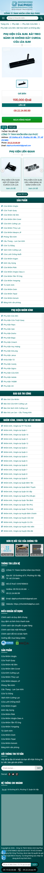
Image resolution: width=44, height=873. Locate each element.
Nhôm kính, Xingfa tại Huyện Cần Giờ (19, 518)
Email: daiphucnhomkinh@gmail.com (21, 598)
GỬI (39, 768)
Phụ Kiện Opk (9, 329)
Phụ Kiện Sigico (10, 368)
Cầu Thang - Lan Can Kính (14, 241)
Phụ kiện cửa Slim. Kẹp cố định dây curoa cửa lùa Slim (11, 182)
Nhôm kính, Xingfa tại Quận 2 (15, 448)
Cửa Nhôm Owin (10, 289)
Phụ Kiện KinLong (11, 351)
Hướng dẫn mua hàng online (13, 638)
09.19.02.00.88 (20, 589)
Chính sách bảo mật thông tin (13, 630)
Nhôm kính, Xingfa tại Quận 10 (16, 435)
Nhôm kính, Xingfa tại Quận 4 (15, 456)
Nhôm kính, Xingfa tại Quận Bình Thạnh (20, 487)
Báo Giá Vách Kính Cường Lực (16, 408)
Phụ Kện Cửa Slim (11, 316)
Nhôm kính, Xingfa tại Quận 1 (15, 430)
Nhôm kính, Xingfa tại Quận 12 (16, 443)
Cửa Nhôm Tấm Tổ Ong (13, 276)
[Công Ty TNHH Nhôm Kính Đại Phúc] (22, 5)
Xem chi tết (11, 188)
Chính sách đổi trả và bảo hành (14, 634)
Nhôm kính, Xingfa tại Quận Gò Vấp (18, 492)
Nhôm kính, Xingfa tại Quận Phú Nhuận (19, 496)
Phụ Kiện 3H (9, 386)
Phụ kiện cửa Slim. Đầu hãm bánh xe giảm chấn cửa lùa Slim (33, 182)
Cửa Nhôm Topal (10, 294)
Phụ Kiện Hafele (10, 377)
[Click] (2, 170)
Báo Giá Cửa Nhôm (11, 399)
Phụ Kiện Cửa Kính (11, 373)
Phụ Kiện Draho (10, 333)
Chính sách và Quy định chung (14, 617)
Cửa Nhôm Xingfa (11, 206)
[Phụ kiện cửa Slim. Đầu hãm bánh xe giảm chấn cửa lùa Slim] (33, 167)
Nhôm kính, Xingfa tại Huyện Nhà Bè (18, 531)
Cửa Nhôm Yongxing (12, 281)
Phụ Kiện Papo (9, 325)
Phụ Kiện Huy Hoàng (12, 346)
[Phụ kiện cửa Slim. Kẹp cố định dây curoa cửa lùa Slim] (10, 167)
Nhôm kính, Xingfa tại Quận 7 (15, 470)
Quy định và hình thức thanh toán (15, 621)
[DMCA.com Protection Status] (22, 643)
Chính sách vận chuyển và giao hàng (16, 625)
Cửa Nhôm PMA (10, 267)
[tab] (4, 127)
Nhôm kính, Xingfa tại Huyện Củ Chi (18, 522)
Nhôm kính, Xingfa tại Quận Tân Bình (18, 500)
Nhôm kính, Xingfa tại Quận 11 (16, 439)
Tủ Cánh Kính (9, 285)
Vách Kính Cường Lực (12, 250)
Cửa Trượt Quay (10, 210)
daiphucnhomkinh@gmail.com (18, 145)
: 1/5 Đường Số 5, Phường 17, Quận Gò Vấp (20, 789)
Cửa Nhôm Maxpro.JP (12, 232)
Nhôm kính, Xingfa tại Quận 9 (15, 478)
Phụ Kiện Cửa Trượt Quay (14, 320)
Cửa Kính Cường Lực (12, 224)
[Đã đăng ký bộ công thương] (7, 643)
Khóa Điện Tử (9, 360)
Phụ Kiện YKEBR (10, 382)
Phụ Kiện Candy (10, 364)
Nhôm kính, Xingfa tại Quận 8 (15, 474)
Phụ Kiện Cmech (10, 342)
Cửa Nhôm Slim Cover (12, 219)
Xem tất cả (22, 194)
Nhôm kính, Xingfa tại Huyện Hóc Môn (19, 527)
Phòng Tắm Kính (10, 237)
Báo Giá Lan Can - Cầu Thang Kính (18, 412)
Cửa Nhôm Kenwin (11, 298)
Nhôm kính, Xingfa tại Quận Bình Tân (18, 483)
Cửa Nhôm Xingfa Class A (14, 272)
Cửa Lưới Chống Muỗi (12, 254)
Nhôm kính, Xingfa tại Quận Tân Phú (18, 505)
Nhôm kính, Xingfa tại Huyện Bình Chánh (20, 513)
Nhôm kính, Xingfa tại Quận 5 (15, 461)
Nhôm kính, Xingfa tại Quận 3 (15, 452)
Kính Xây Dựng (10, 263)
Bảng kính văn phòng (12, 302)
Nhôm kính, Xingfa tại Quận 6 (15, 465)
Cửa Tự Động (9, 245)
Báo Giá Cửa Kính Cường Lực (15, 404)
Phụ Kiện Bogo (9, 338)
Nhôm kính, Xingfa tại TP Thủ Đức (17, 426)
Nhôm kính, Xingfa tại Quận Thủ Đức (18, 509)
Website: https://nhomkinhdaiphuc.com (22, 604)
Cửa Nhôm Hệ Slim (11, 215)
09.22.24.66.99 (22, 110)
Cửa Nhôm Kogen (11, 259)
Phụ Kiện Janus (10, 355)
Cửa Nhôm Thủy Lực (12, 228)
